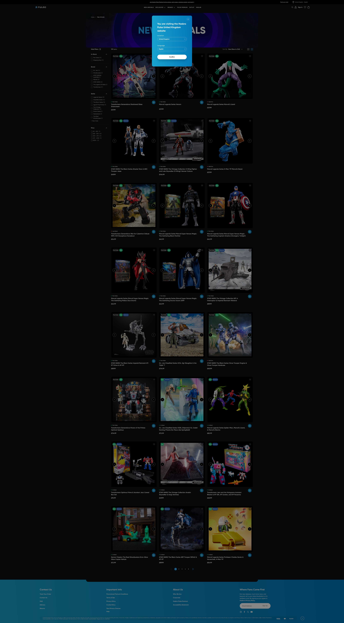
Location (160, 35)
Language (161, 45)
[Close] (188, 19)
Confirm (172, 57)
